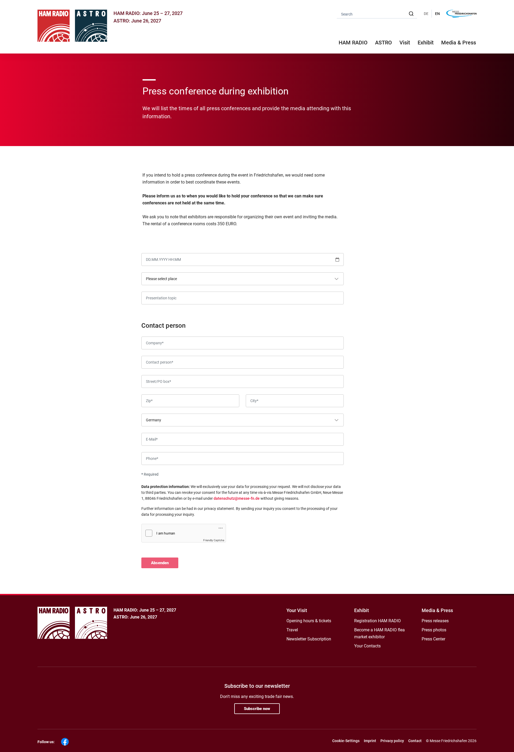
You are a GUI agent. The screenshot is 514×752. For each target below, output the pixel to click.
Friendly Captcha (213, 540)
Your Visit (296, 610)
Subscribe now (257, 708)
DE (426, 14)
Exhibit (361, 610)
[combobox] (377, 13)
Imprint (370, 741)
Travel (292, 629)
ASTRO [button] (383, 42)
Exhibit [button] (426, 42)
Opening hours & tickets (308, 620)
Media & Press (458, 42)
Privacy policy (392, 741)
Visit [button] (404, 42)
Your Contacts (367, 645)
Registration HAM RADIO (377, 620)
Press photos (434, 629)
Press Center (433, 639)
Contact (415, 741)
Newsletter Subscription (308, 639)
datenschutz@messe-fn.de (237, 498)
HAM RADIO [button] (353, 42)
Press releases (435, 620)
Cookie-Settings (346, 741)
